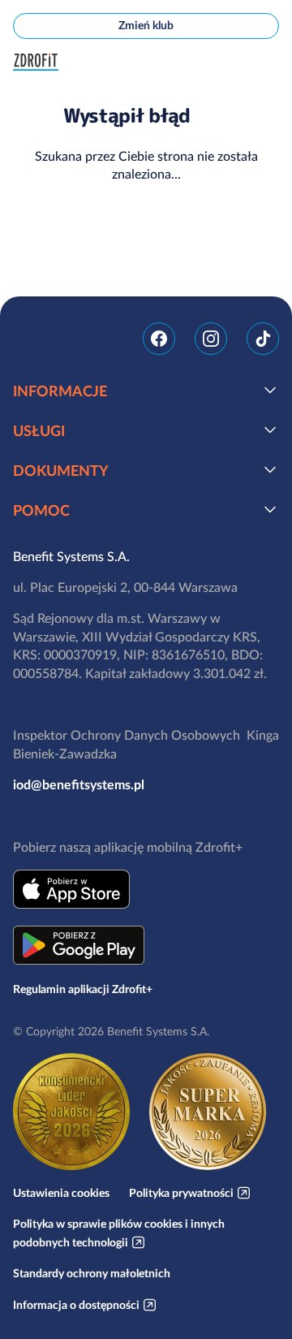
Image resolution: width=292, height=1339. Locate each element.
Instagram (211, 338)
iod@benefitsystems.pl (78, 784)
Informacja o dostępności (76, 1304)
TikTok (263, 338)
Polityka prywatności (181, 1192)
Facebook (159, 338)
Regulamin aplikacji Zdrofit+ (82, 989)
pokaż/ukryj (270, 389)
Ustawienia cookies (61, 1192)
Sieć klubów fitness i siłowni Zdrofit (39, 62)
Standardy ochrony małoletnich (91, 1273)
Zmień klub (146, 25)
